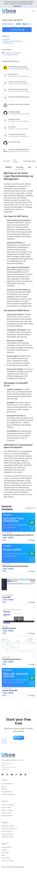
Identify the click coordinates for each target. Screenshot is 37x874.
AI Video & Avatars (7, 834)
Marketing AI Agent (8, 826)
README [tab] (8, 167)
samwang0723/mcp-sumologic (13, 53)
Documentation (6, 847)
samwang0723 (8, 24)
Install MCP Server (16, 30)
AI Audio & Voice (7, 831)
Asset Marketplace (7, 783)
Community (5, 852)
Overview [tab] (19, 167)
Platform (4, 789)
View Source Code (8, 43)
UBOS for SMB (6, 807)
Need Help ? (6, 39)
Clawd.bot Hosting (7, 837)
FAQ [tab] (29, 167)
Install (30, 540)
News (3, 855)
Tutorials (4, 850)
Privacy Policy (6, 858)
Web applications (7, 792)
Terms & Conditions (8, 861)
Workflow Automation (8, 794)
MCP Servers (15, 161)
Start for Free (18, 738)
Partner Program (7, 815)
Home (8, 161)
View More (29, 508)
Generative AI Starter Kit (9, 829)
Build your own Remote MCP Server (12, 41)
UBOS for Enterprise (8, 805)
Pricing (4, 786)
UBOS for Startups (7, 810)
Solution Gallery (7, 813)
